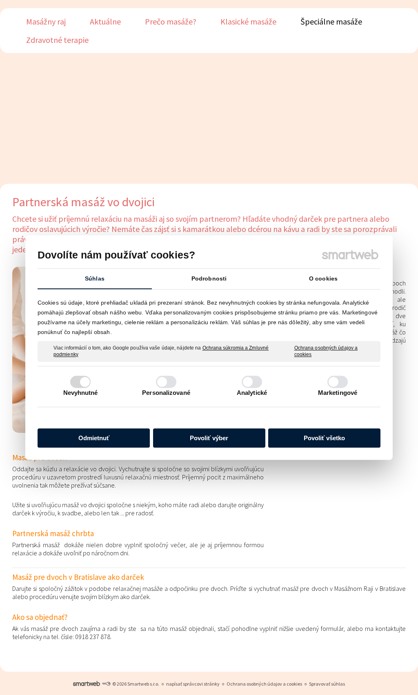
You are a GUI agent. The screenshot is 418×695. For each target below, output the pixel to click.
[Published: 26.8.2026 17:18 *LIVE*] (106, 684)
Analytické (252, 392)
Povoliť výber (209, 437)
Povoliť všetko (324, 437)
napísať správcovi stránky (193, 684)
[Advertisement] (209, 118)
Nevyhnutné (80, 392)
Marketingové (337, 392)
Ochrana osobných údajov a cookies (326, 351)
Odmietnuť (93, 437)
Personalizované (166, 392)
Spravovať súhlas (327, 684)
